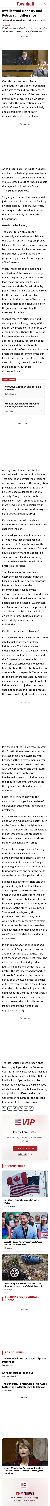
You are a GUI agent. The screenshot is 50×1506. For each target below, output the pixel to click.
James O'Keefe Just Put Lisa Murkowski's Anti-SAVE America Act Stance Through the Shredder (23, 1471)
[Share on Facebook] (15, 1108)
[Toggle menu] (4, 3)
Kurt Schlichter (9, 1206)
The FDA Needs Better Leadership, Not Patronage (24, 1360)
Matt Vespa (8, 1248)
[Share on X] (4, 1108)
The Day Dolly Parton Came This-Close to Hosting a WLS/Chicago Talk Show (24, 1385)
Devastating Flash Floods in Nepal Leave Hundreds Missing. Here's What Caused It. (23, 1285)
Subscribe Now (25, 1154)
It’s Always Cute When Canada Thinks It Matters (22, 1201)
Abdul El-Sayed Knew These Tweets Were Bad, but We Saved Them (23, 1243)
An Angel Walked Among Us (17, 1373)
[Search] (45, 4)
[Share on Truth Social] (9, 1108)
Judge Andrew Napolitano (14, 20)
